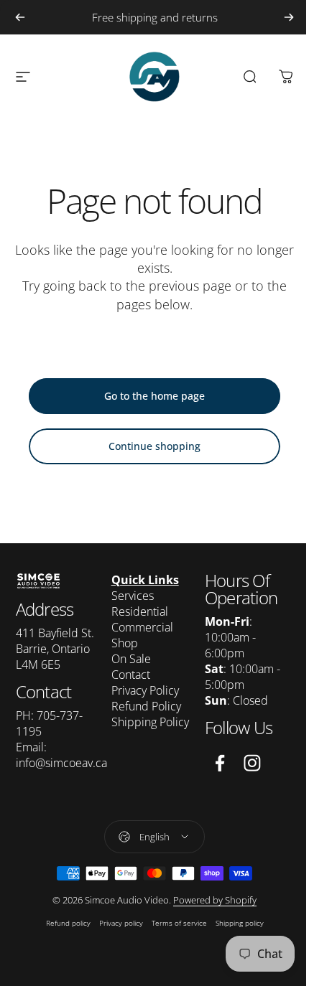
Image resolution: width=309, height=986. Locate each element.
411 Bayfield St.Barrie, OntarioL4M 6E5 (55, 648)
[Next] (289, 17)
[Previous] (20, 17)
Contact (130, 674)
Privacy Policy (145, 690)
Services (132, 596)
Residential (139, 611)
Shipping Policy (150, 722)
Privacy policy (121, 923)
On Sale (131, 659)
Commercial (142, 627)
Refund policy (68, 923)
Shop (124, 643)
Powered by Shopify (215, 899)
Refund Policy (146, 706)
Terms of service (179, 923)
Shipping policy (240, 923)
